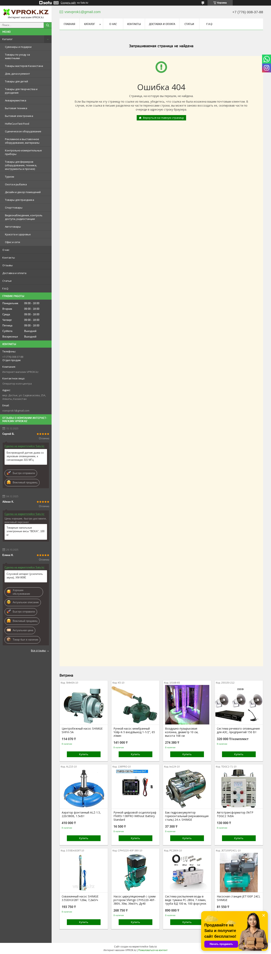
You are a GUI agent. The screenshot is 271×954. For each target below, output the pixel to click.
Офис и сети (12, 242)
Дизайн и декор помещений (23, 192)
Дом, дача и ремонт (17, 73)
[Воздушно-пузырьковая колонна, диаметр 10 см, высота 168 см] (187, 705)
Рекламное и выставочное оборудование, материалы (22, 140)
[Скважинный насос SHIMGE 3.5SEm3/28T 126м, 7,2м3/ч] (84, 872)
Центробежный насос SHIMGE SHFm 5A (82, 730)
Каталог (7, 39)
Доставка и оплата (14, 273)
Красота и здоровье (18, 234)
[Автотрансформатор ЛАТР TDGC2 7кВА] (239, 789)
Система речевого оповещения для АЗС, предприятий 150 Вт (238, 730)
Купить (83, 754)
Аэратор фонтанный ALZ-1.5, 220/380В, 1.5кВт (81, 814)
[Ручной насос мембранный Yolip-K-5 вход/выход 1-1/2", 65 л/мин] (135, 705)
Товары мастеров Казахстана (24, 66)
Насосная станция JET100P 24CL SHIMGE (238, 898)
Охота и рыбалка (16, 184)
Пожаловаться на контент (153, 950)
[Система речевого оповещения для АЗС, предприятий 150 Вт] (239, 705)
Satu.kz (153, 946)
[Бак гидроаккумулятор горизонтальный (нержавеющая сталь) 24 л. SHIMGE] (187, 789)
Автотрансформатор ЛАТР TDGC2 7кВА (235, 814)
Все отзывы (38, 650)
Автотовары (13, 226)
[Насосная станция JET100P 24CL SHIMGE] (239, 872)
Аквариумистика (15, 100)
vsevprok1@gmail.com (15, 410)
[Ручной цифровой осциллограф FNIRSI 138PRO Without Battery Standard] (135, 789)
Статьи (7, 281)
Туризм (9, 176)
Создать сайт (68, 2)
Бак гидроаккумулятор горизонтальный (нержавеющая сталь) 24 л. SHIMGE (187, 816)
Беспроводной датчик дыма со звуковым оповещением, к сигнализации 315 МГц (25, 456)
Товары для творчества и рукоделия (21, 90)
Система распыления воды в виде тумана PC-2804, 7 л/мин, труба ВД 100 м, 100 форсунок (185, 900)
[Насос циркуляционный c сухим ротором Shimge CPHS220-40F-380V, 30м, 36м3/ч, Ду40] (135, 872)
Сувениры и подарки (18, 47)
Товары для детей (16, 81)
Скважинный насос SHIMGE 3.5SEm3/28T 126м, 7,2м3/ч (80, 898)
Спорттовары (13, 207)
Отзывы (7, 265)
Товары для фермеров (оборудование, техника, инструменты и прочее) (21, 165)
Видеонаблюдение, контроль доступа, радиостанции (23, 217)
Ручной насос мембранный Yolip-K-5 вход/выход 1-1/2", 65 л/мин (134, 732)
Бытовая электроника (19, 116)
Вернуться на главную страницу (163, 117)
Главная (69, 24)
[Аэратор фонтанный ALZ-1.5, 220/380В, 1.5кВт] (84, 789)
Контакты (8, 257)
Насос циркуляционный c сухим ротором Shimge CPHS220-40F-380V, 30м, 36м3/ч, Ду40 (134, 900)
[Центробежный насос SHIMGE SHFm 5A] (84, 705)
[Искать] (48, 25)
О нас (5, 250)
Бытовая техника (16, 108)
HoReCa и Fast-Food (17, 123)
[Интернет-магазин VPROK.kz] (26, 12)
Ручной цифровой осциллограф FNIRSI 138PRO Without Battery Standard (134, 816)
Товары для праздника (19, 200)
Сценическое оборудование (23, 131)
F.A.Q (5, 288)
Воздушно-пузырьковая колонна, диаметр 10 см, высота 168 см (181, 732)
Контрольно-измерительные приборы (23, 152)
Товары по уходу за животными (17, 56)
